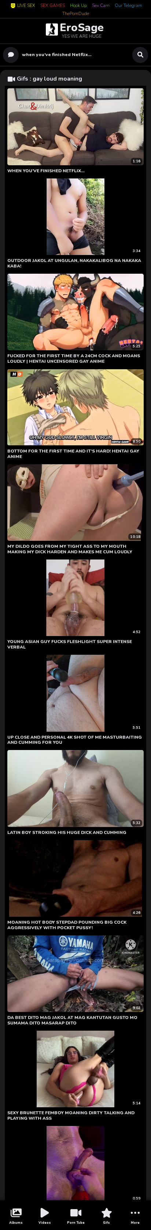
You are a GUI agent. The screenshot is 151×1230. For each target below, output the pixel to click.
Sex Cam (101, 6)
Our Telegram (128, 6)
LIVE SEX (26, 5)
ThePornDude (75, 14)
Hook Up (78, 6)
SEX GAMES (52, 6)
